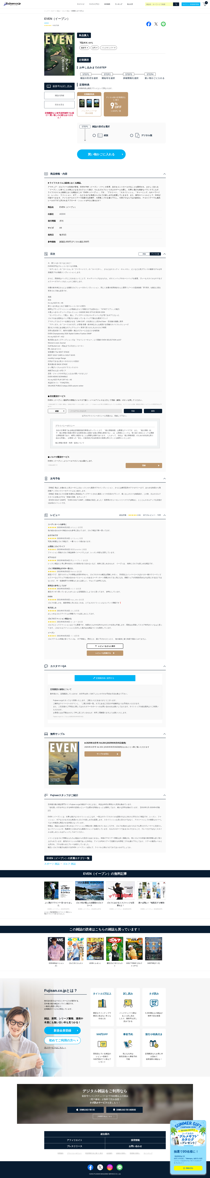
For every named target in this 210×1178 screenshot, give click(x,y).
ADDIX (46, 23)
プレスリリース (74, 1146)
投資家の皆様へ (135, 1153)
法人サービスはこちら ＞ (55, 1048)
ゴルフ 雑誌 (66, 11)
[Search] (176, 4)
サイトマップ (148, 1153)
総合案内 (105, 1134)
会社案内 (109, 1153)
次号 (94, 48)
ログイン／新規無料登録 (191, 4)
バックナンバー (108, 48)
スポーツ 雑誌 (55, 11)
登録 (144, 465)
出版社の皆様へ (121, 1153)
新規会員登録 (62, 1030)
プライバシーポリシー (74, 1153)
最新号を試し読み (62, 86)
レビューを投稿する (103, 653)
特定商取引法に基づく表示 (94, 1153)
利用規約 (60, 1153)
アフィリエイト (74, 1140)
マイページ (80, 4)
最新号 (83, 48)
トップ (46, 11)
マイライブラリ (94, 4)
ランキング (118, 4)
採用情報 (135, 1140)
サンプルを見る (103, 754)
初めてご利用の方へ (62, 1040)
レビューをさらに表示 (106, 646)
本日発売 (107, 4)
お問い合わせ (135, 1146)
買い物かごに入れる (101, 154)
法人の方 (130, 4)
